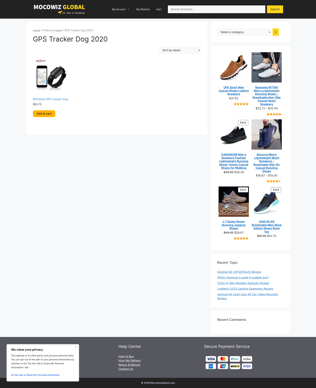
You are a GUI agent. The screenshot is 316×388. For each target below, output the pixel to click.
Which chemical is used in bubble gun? (243, 277)
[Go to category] (276, 32)
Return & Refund (129, 364)
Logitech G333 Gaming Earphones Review (245, 288)
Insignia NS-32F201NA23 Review (239, 272)
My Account (119, 9)
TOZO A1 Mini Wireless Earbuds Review (243, 283)
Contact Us (125, 369)
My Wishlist (143, 9)
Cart (158, 9)
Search (275, 9)
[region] (43, 362)
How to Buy (126, 356)
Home (36, 30)
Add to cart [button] (44, 113)
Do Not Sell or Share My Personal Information (35, 375)
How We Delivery (129, 360)
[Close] (76, 347)
